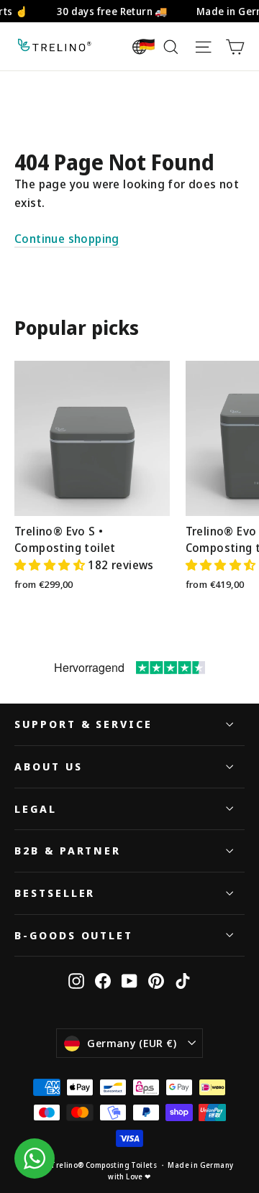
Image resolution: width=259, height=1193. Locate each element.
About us (48, 766)
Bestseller (54, 892)
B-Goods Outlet (73, 935)
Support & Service (83, 724)
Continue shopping (66, 239)
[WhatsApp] (34, 1158)
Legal (35, 808)
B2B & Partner (67, 850)
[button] (51, 565)
